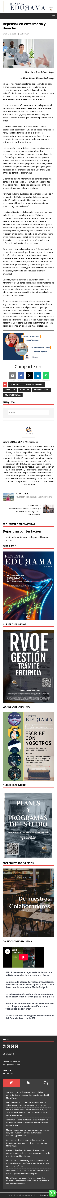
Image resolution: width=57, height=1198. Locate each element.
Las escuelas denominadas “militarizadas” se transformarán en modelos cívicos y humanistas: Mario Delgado (26, 1143)
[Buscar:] (28, 412)
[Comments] (45, 1083)
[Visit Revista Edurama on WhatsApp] (4, 1047)
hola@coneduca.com (11, 1064)
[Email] (12, 375)
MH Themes (46, 1195)
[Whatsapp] (46, 375)
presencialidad (41, 390)
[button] (53, 16)
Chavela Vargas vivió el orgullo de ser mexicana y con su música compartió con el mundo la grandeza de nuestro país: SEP (27, 1163)
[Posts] (11, 1083)
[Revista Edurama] (28, 11)
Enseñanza (10, 390)
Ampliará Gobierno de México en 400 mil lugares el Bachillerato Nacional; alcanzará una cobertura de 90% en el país (27, 1123)
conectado (28, 537)
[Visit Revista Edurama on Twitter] (12, 1047)
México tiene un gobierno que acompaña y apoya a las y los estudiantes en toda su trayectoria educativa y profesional (27, 1133)
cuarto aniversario (33, 384)
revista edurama (12, 395)
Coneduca (15, 384)
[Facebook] (21, 375)
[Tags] (28, 1083)
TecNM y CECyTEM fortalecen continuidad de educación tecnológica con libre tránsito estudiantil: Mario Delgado (27, 1095)
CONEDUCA (24, 34)
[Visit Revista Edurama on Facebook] (16, 1047)
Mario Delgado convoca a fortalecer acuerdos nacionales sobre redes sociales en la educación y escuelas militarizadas (27, 1181)
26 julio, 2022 (10, 34)
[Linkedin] (37, 375)
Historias (24, 390)
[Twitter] (29, 375)
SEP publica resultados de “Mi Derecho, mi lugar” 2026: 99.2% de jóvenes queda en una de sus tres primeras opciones (27, 1112)
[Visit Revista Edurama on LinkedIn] (8, 1047)
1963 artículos (31, 442)
